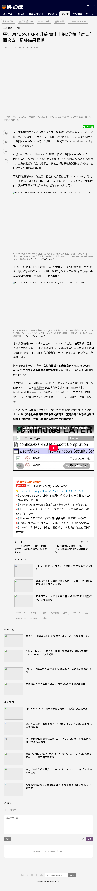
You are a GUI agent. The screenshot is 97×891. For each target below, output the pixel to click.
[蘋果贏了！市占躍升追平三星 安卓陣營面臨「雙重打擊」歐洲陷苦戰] (23, 601)
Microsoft (76, 612)
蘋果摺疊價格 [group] (26, 21)
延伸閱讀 (9, 629)
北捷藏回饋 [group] (8, 21)
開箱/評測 (53, 14)
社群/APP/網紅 (36, 14)
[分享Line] (6, 142)
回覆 (89, 839)
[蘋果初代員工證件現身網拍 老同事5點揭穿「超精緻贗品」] (13, 689)
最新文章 (7, 14)
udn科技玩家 (7, 28)
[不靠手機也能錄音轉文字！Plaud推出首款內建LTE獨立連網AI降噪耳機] (13, 774)
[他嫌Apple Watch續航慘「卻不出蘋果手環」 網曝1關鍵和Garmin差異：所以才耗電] (13, 656)
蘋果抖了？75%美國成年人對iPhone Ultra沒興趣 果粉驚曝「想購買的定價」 (64, 582)
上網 (65, 612)
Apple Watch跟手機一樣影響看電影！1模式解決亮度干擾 (57, 708)
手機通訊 (20, 14)
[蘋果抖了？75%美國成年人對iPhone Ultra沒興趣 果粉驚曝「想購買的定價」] (23, 585)
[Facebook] (22, 875)
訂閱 (72, 875)
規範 (7, 839)
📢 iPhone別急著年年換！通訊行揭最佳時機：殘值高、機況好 (51, 518)
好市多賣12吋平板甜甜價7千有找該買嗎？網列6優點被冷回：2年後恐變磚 (59, 725)
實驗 (33, 159)
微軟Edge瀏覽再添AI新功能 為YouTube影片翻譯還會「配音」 (59, 636)
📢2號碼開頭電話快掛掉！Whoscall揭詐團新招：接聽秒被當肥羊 (52, 523)
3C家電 (65, 14)
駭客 (87, 612)
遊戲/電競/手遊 (80, 14)
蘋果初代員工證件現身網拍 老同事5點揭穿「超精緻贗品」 (57, 684)
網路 (45, 618)
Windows (34, 618)
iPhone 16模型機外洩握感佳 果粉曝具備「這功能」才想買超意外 (58, 670)
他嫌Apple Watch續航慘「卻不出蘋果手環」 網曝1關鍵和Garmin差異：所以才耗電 (57, 653)
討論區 (7, 802)
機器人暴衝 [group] (44, 21)
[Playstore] (36, 875)
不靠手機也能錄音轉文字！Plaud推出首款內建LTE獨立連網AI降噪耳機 (59, 771)
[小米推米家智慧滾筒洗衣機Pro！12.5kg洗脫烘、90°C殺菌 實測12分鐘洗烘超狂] (13, 743)
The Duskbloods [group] (78, 21)
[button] (91, 6)
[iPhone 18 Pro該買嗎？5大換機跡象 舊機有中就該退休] (23, 570)
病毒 (45, 612)
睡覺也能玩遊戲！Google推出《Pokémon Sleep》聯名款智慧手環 (58, 786)
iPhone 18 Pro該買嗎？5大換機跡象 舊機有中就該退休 (64, 567)
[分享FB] (6, 133)
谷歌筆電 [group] (59, 21)
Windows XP (20, 612)
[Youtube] (87, 6)
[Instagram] (26, 875)
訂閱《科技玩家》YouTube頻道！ (51, 486)
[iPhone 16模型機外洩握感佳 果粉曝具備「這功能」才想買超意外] (13, 673)
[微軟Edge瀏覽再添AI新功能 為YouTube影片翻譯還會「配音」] (13, 640)
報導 (51, 154)
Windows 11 (20, 618)
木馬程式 (34, 612)
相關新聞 (9, 702)
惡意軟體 (55, 612)
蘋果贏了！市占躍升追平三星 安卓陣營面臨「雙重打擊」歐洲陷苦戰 (64, 598)
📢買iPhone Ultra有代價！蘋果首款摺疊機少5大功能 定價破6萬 (51, 504)
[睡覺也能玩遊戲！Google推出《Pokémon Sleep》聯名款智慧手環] (13, 789)
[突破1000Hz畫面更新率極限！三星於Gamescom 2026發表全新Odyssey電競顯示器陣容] (13, 759)
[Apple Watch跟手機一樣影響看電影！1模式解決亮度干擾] (13, 713)
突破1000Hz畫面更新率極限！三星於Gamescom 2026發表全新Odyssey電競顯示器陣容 (59, 756)
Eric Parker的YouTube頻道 (42, 259)
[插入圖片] (83, 839)
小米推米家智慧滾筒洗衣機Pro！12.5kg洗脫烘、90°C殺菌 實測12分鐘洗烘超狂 (59, 740)
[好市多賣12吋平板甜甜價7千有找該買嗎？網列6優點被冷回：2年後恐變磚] (13, 728)
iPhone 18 (20, 559)
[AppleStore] (41, 875)
